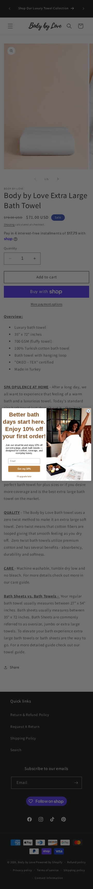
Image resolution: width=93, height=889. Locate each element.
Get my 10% (24, 469)
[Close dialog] (88, 411)
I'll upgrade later (24, 476)
